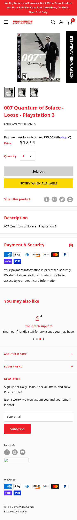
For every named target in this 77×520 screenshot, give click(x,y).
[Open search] (53, 22)
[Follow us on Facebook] (7, 452)
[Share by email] (70, 199)
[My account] (61, 22)
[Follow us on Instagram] (15, 452)
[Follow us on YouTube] (22, 452)
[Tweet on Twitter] (62, 199)
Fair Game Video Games (20, 124)
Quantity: (10, 156)
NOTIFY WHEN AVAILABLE (38, 183)
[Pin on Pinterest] (54, 199)
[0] (69, 22)
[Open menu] (6, 22)
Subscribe (17, 429)
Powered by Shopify (15, 511)
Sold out (38, 171)
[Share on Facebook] (46, 199)
